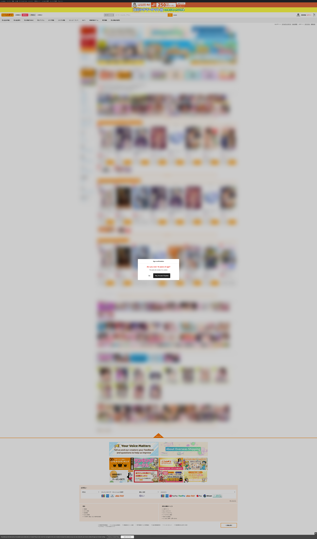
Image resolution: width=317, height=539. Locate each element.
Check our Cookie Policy (113, 537)
